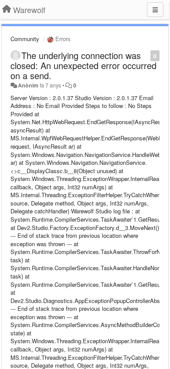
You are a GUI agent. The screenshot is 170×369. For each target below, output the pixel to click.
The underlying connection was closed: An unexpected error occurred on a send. (83, 65)
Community (24, 39)
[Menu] (155, 9)
